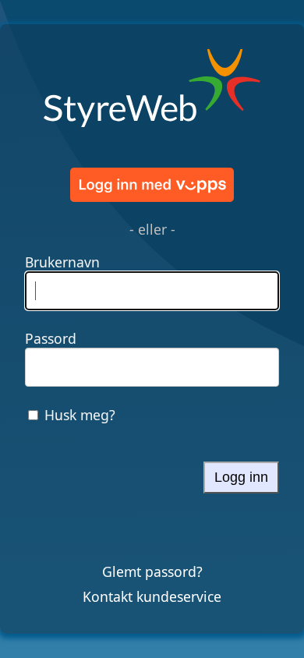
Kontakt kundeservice (152, 596)
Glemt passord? (152, 571)
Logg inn (241, 477)
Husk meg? (79, 414)
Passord (50, 338)
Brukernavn (62, 262)
